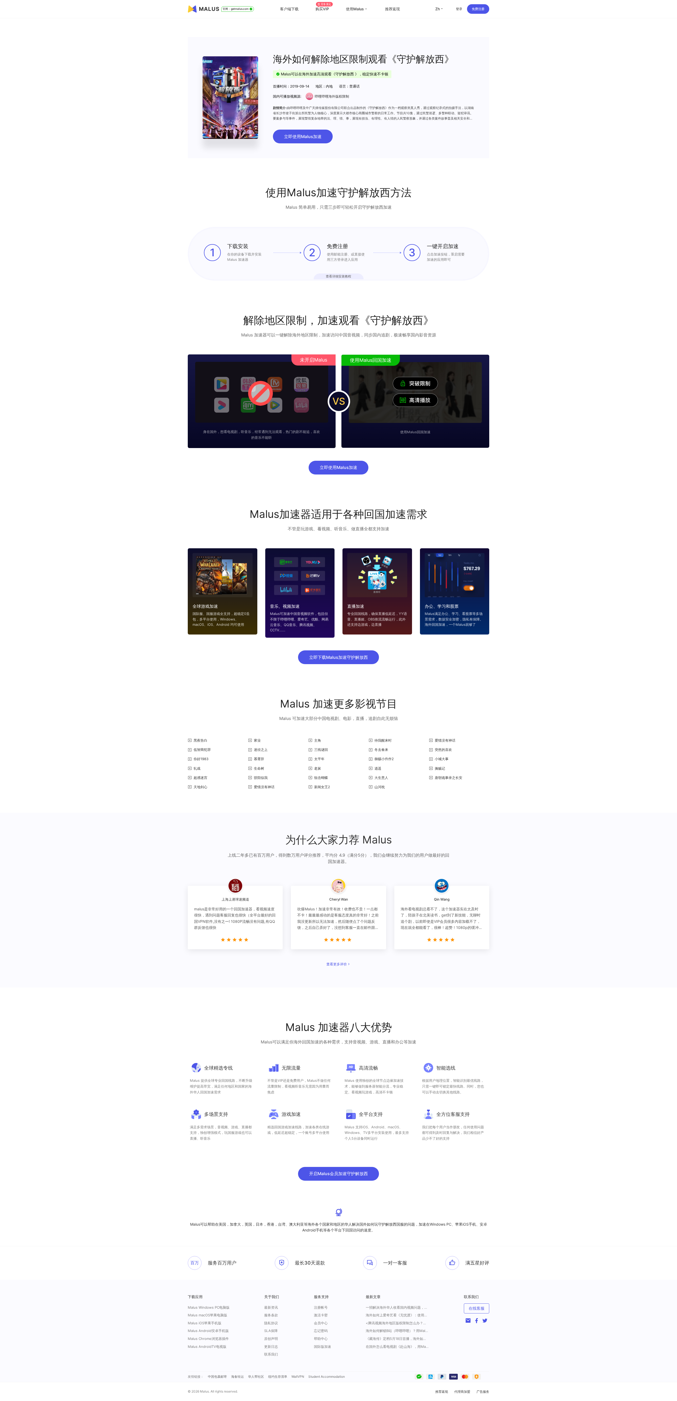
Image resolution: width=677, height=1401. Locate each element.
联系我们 (271, 1354)
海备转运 (237, 1377)
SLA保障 (271, 1331)
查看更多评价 (336, 964)
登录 (459, 9)
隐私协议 (271, 1323)
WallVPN (297, 1377)
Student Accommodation (326, 1377)
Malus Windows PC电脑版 (209, 1307)
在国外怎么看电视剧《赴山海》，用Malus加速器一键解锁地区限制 (397, 1347)
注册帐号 (321, 1307)
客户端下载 (289, 9)
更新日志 (271, 1346)
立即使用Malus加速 (303, 136)
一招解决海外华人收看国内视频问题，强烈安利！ (397, 1307)
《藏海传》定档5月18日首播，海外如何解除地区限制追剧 (397, 1339)
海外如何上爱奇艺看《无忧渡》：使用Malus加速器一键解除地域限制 (397, 1315)
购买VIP (323, 9)
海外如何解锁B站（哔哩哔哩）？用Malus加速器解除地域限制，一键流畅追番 (397, 1331)
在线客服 (476, 1308)
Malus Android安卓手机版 (208, 1331)
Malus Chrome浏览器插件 (208, 1338)
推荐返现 (392, 9)
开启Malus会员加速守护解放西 (338, 1173)
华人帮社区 (256, 1377)
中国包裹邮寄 (217, 1377)
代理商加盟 (462, 1392)
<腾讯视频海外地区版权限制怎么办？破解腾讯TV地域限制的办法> (397, 1323)
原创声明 (271, 1338)
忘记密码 (321, 1331)
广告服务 (483, 1392)
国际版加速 (322, 1346)
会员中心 (321, 1323)
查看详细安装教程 (338, 276)
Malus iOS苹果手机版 (204, 1323)
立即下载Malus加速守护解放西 (338, 657)
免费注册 (478, 9)
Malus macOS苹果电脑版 (207, 1315)
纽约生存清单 (277, 1377)
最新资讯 (271, 1307)
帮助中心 (321, 1338)
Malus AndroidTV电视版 (207, 1346)
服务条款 (271, 1315)
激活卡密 (321, 1315)
